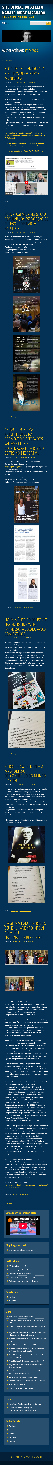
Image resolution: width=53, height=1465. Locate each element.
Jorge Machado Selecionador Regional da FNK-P (26, 1361)
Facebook (12, 1297)
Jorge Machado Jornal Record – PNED (22, 1345)
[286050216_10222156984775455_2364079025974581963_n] (26, 967)
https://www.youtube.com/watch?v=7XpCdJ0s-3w (24, 151)
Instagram (12, 1301)
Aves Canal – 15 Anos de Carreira (21, 1317)
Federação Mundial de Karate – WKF (22, 1277)
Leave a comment (25, 201)
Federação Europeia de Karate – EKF (22, 1274)
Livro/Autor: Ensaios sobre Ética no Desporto (25, 1404)
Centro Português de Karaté (19, 1270)
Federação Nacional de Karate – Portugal (23, 1281)
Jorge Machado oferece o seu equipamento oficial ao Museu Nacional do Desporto (25, 930)
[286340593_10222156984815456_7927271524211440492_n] (41, 967)
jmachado (31, 50)
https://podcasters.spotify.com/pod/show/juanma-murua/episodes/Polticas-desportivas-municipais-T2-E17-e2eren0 (25, 135)
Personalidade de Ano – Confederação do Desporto (27, 1381)
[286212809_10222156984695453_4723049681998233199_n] (26, 994)
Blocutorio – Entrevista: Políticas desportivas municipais (25, 73)
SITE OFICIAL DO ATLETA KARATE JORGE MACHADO (23, 10)
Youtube (12, 1441)
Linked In (12, 1434)
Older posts (7, 60)
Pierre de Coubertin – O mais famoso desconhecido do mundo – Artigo (25, 773)
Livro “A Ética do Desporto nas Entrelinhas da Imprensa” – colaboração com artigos (26, 627)
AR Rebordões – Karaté (17, 1266)
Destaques (14, 201)
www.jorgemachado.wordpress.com (21, 1250)
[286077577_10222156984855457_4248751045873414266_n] (12, 994)
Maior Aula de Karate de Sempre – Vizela (23, 1377)
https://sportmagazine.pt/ (15, 467)
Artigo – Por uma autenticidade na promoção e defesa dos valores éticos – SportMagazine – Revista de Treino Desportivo (24, 441)
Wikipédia (12, 1437)
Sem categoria (16, 607)
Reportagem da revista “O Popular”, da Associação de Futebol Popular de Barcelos (26, 221)
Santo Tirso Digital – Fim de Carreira (22, 1388)
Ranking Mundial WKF (17, 1384)
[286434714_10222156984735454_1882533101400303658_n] (12, 967)
